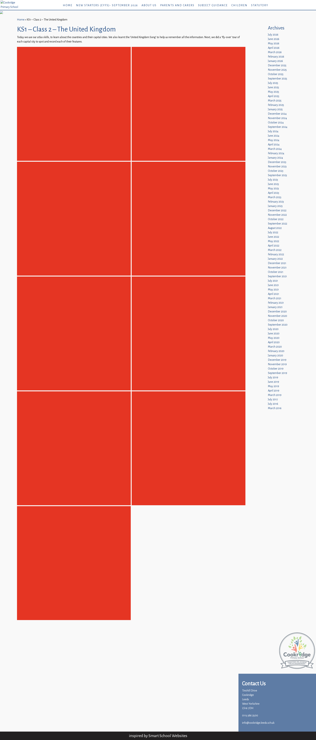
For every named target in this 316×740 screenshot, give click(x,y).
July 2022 (273, 232)
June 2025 (273, 87)
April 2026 (273, 48)
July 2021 (273, 281)
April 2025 (273, 96)
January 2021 (275, 307)
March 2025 (274, 100)
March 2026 (275, 52)
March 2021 (274, 298)
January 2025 (275, 109)
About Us (149, 5)
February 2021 (276, 303)
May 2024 (273, 140)
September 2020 (277, 325)
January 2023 (275, 206)
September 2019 (277, 373)
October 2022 (275, 219)
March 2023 (274, 197)
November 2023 (277, 166)
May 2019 (273, 386)
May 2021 (273, 289)
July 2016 (273, 404)
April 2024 (273, 144)
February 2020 (276, 351)
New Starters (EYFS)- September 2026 (107, 5)
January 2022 (275, 259)
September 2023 (277, 175)
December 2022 (277, 210)
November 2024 (277, 118)
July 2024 (273, 131)
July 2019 (273, 377)
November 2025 (277, 70)
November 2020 (277, 316)
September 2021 (277, 276)
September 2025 (277, 78)
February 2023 (276, 201)
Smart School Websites (167, 735)
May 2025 (273, 92)
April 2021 (273, 294)
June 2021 (273, 285)
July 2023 (273, 179)
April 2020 (274, 342)
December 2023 (277, 162)
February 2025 (276, 105)
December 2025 (277, 65)
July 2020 (273, 329)
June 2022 (273, 237)
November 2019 (277, 364)
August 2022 (275, 228)
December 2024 (277, 114)
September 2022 (277, 223)
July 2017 (273, 399)
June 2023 (273, 184)
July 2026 (273, 34)
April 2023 (273, 193)
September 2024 (277, 127)
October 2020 (276, 320)
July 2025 (273, 83)
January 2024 (275, 158)
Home (67, 5)
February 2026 (276, 56)
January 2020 (275, 355)
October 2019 (275, 368)
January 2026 (275, 61)
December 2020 (277, 311)
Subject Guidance (213, 5)
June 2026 (273, 39)
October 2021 (275, 272)
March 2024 (275, 149)
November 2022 (277, 215)
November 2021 (277, 267)
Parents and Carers (177, 5)
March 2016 (274, 408)
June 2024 (273, 136)
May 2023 (273, 188)
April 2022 (273, 245)
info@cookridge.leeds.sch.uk (258, 723)
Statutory (259, 5)
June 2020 (273, 333)
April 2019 (273, 390)
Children (239, 5)
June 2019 (273, 382)
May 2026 (273, 43)
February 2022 (276, 254)
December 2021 (277, 263)
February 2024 (276, 153)
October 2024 (276, 122)
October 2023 (275, 171)
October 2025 (275, 74)
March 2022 (274, 250)
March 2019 (274, 395)
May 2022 (273, 241)
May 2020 (273, 338)
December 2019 (277, 360)
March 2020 (275, 346)
